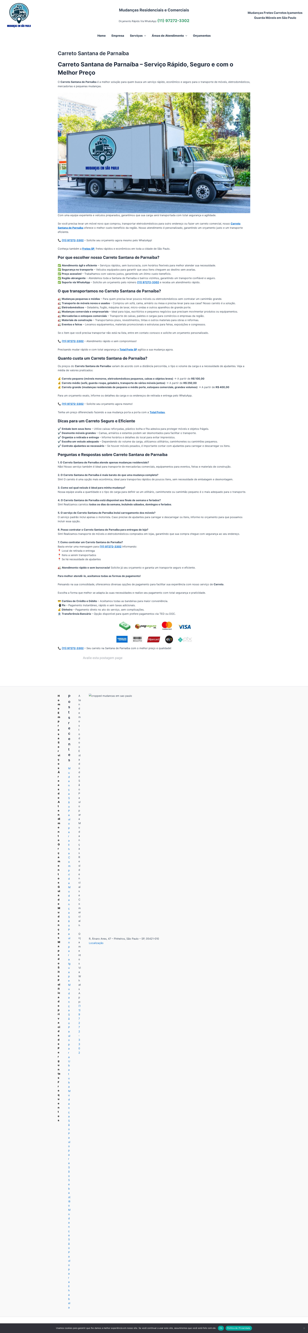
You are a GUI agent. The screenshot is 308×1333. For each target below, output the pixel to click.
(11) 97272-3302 (173, 20)
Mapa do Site (59, 959)
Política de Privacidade (238, 1328)
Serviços (59, 755)
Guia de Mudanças (59, 912)
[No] (304, 1328)
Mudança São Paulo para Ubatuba (69, 1035)
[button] (144, 36)
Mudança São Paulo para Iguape (69, 934)
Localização (96, 943)
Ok (220, 1328)
